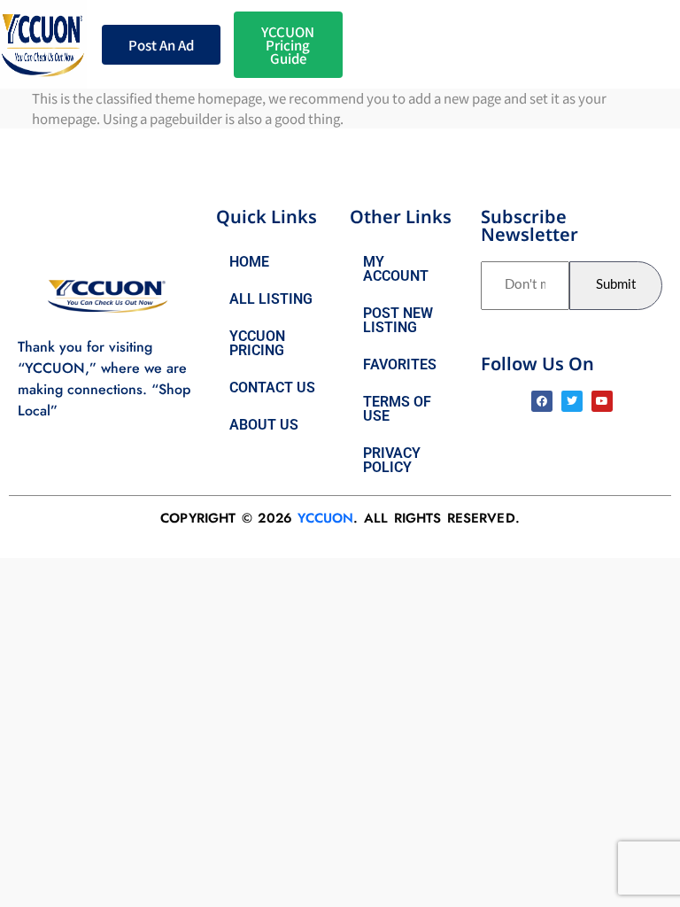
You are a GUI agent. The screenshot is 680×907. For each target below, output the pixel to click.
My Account (396, 268)
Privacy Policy (392, 460)
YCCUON (325, 518)
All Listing (271, 299)
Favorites (400, 364)
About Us (263, 424)
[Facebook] (541, 401)
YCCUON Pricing (257, 343)
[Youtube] (602, 401)
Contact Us (272, 387)
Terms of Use (397, 408)
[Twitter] (572, 401)
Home (249, 261)
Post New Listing (398, 320)
